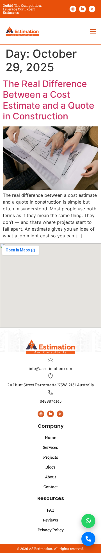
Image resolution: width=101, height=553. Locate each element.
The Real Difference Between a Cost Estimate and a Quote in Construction (48, 100)
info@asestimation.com (50, 368)
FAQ (50, 510)
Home (50, 437)
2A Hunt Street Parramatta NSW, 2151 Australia (50, 384)
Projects (50, 457)
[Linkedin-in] (82, 9)
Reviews (50, 520)
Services (50, 447)
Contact (50, 486)
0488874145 (50, 401)
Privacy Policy (51, 529)
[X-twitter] (92, 9)
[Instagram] (73, 9)
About (50, 477)
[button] (93, 31)
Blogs (50, 467)
